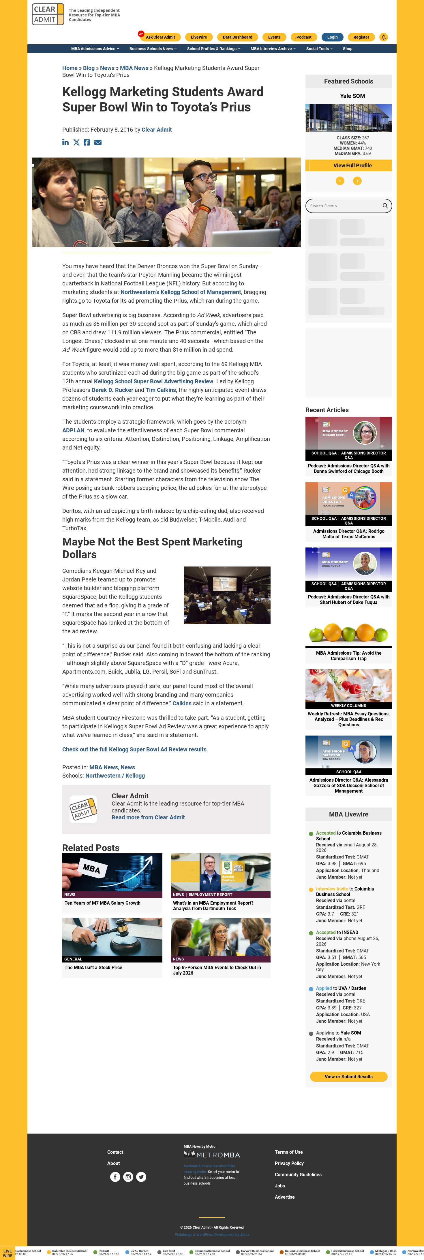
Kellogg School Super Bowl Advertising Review (153, 381)
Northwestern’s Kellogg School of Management (181, 292)
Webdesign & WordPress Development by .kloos (212, 1235)
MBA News (134, 68)
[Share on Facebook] (87, 142)
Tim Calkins (161, 389)
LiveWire (7, 1253)
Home (70, 68)
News (107, 68)
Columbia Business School (51, 1251)
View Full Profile (349, 165)
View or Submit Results (349, 1076)
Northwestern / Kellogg (115, 775)
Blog (89, 68)
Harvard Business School (238, 1251)
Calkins (182, 703)
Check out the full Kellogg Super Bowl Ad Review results (134, 749)
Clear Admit (157, 129)
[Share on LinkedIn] (66, 142)
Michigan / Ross (367, 1251)
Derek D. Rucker (112, 389)
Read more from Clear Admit (148, 817)
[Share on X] (76, 142)
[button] (340, 181)
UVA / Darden (121, 1251)
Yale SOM (150, 1251)
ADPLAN (73, 430)
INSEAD (85, 1251)
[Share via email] (98, 142)
